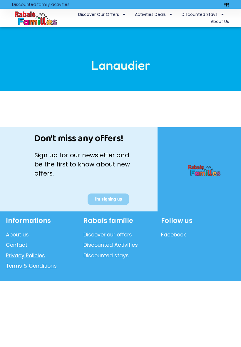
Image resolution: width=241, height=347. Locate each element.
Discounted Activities (110, 244)
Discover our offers (98, 14)
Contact (16, 244)
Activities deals (150, 14)
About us (220, 21)
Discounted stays (199, 14)
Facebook (173, 234)
